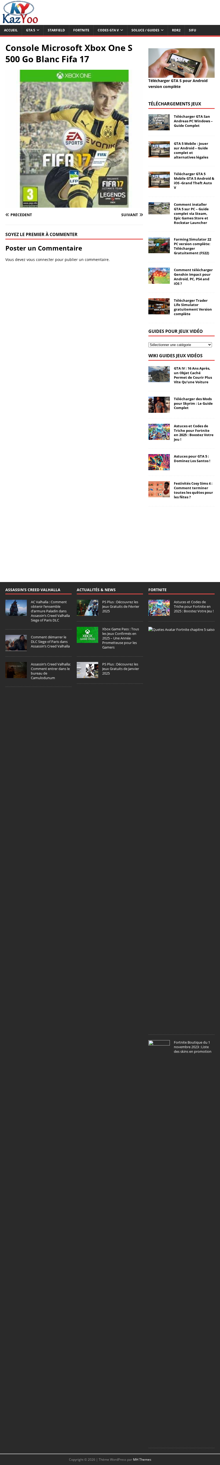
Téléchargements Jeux (174, 104)
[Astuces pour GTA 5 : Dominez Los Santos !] (159, 467)
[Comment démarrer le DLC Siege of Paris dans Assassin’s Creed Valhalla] (16, 648)
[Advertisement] (181, 538)
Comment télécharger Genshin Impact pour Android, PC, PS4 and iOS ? (193, 276)
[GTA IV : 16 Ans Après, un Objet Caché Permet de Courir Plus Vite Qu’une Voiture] (159, 379)
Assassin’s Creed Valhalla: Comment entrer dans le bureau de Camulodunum (51, 671)
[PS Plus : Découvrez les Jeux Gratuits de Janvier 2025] (87, 675)
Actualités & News (96, 589)
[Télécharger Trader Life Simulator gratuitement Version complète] (159, 311)
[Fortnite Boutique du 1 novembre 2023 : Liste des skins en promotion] (159, 1439)
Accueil (11, 30)
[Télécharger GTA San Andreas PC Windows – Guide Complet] (159, 127)
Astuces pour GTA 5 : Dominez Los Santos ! (192, 458)
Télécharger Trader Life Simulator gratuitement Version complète (193, 307)
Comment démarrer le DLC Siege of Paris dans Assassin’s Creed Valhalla (50, 642)
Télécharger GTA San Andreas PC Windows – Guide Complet (193, 121)
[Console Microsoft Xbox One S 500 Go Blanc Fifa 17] (74, 204)
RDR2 (176, 30)
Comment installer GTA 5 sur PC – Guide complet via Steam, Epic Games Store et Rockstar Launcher (191, 213)
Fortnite (81, 30)
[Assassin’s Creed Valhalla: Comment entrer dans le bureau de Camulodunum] (16, 675)
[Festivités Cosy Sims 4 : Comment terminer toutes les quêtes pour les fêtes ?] (159, 494)
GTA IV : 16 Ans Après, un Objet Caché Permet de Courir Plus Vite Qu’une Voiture (193, 375)
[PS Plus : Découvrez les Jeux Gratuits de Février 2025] (87, 613)
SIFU (192, 30)
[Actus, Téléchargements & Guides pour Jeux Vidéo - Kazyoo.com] (20, 21)
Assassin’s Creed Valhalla (32, 589)
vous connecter (40, 259)
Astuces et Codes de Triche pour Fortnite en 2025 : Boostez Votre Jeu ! (194, 433)
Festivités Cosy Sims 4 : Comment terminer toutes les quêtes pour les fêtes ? (193, 490)
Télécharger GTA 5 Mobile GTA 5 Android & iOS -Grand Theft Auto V (194, 180)
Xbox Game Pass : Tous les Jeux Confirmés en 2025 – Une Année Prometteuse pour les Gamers (120, 638)
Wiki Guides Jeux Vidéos (175, 356)
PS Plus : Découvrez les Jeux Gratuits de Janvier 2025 (120, 669)
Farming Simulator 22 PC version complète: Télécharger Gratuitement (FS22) (192, 246)
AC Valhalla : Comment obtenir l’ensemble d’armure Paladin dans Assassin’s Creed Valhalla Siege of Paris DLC (50, 611)
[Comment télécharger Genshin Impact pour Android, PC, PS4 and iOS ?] (159, 280)
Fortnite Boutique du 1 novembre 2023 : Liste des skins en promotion (192, 1047)
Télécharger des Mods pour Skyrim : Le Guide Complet (193, 403)
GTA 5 (30, 30)
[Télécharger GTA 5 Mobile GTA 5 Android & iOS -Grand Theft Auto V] (159, 184)
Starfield (56, 30)
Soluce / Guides (145, 30)
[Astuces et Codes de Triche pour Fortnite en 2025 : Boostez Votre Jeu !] (159, 436)
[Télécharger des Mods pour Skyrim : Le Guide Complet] (159, 409)
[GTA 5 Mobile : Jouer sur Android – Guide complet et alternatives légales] (159, 154)
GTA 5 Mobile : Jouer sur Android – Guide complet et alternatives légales (191, 150)
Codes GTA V (108, 30)
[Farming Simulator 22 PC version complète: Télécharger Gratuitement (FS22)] (159, 250)
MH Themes (142, 1459)
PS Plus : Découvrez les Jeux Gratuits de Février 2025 (120, 606)
